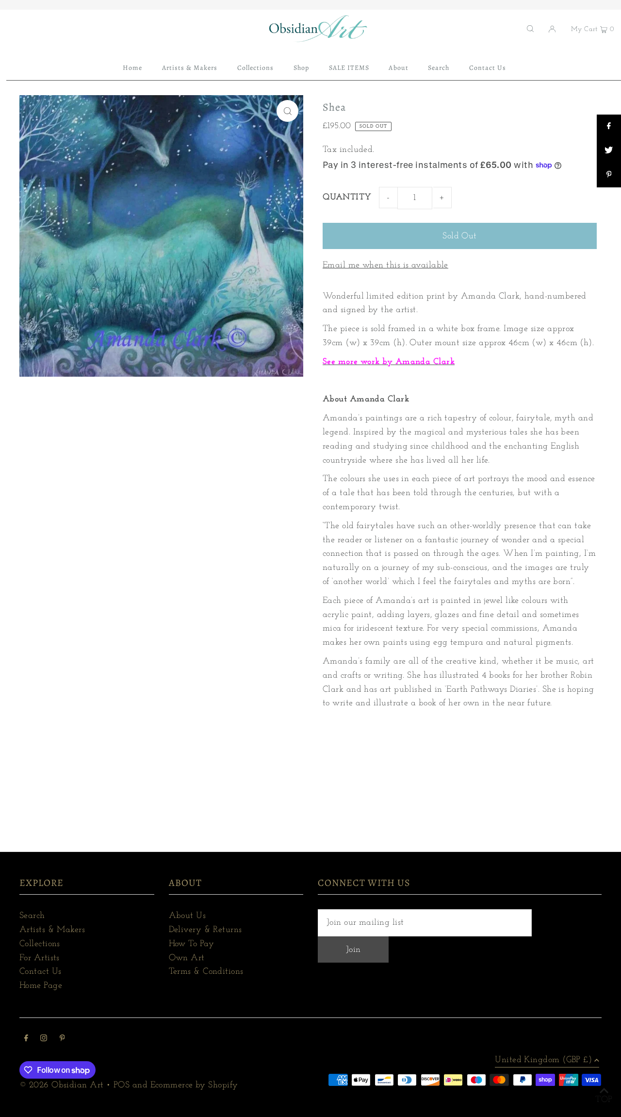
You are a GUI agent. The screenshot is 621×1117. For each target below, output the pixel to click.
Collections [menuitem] (255, 67)
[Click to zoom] (287, 111)
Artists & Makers (52, 930)
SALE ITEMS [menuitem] (349, 67)
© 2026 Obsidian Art (61, 1085)
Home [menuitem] (132, 67)
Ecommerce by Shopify (194, 1085)
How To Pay (191, 944)
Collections (39, 944)
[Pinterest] (62, 1040)
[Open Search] (530, 28)
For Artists (39, 958)
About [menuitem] (398, 67)
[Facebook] (26, 1040)
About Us (187, 916)
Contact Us (40, 971)
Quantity (347, 197)
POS (122, 1085)
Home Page (40, 986)
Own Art (187, 958)
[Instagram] (43, 1040)
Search (32, 916)
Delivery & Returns (205, 930)
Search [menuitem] (438, 67)
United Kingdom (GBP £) (543, 1060)
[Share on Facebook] (609, 127)
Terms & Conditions (206, 971)
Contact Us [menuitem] (488, 67)
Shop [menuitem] (301, 67)
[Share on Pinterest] (609, 175)
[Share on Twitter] (609, 151)
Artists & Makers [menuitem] (190, 67)
